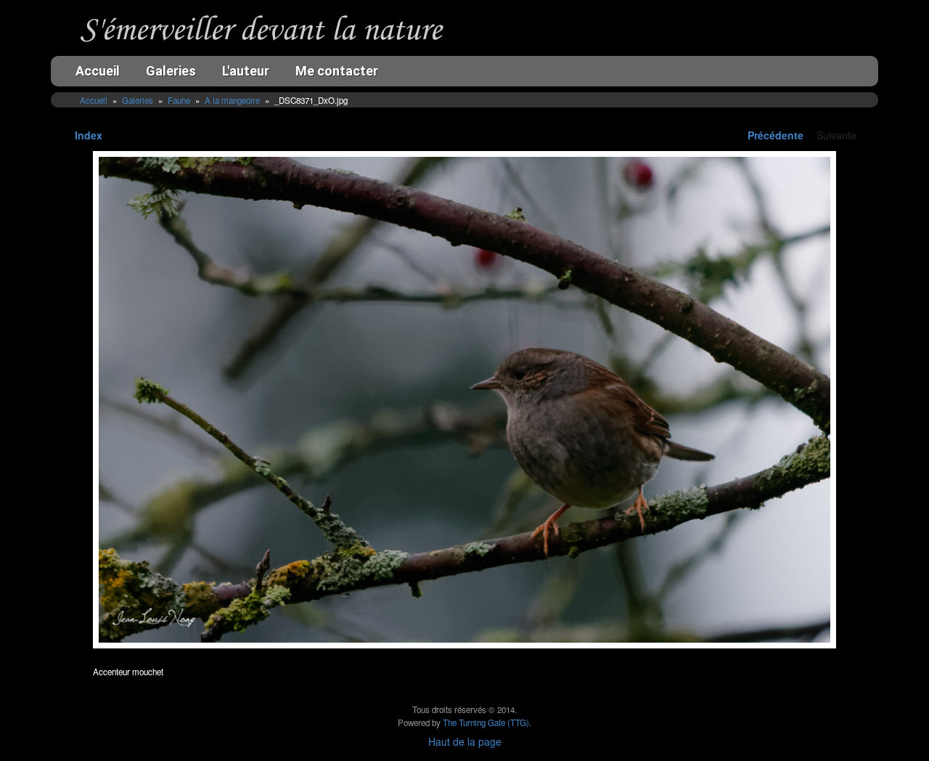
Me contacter (336, 70)
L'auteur (245, 70)
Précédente (775, 135)
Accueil (97, 70)
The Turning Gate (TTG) (486, 722)
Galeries (171, 70)
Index (88, 135)
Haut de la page (465, 741)
